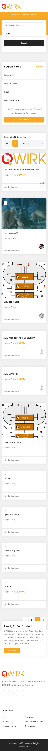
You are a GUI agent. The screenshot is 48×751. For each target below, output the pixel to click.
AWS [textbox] (8, 34)
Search (24, 43)
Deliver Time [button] (10, 83)
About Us (5, 721)
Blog (3, 717)
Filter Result (24, 119)
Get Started (12, 650)
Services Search (29, 14)
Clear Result (39, 66)
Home (15, 14)
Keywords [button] (9, 75)
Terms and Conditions (35, 721)
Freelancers (30, 717)
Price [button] (6, 91)
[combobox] (24, 34)
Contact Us (30, 726)
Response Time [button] (11, 100)
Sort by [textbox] (25, 143)
